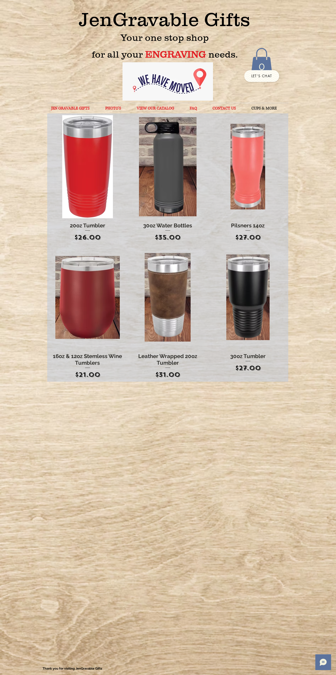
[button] (261, 61)
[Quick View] (87, 166)
